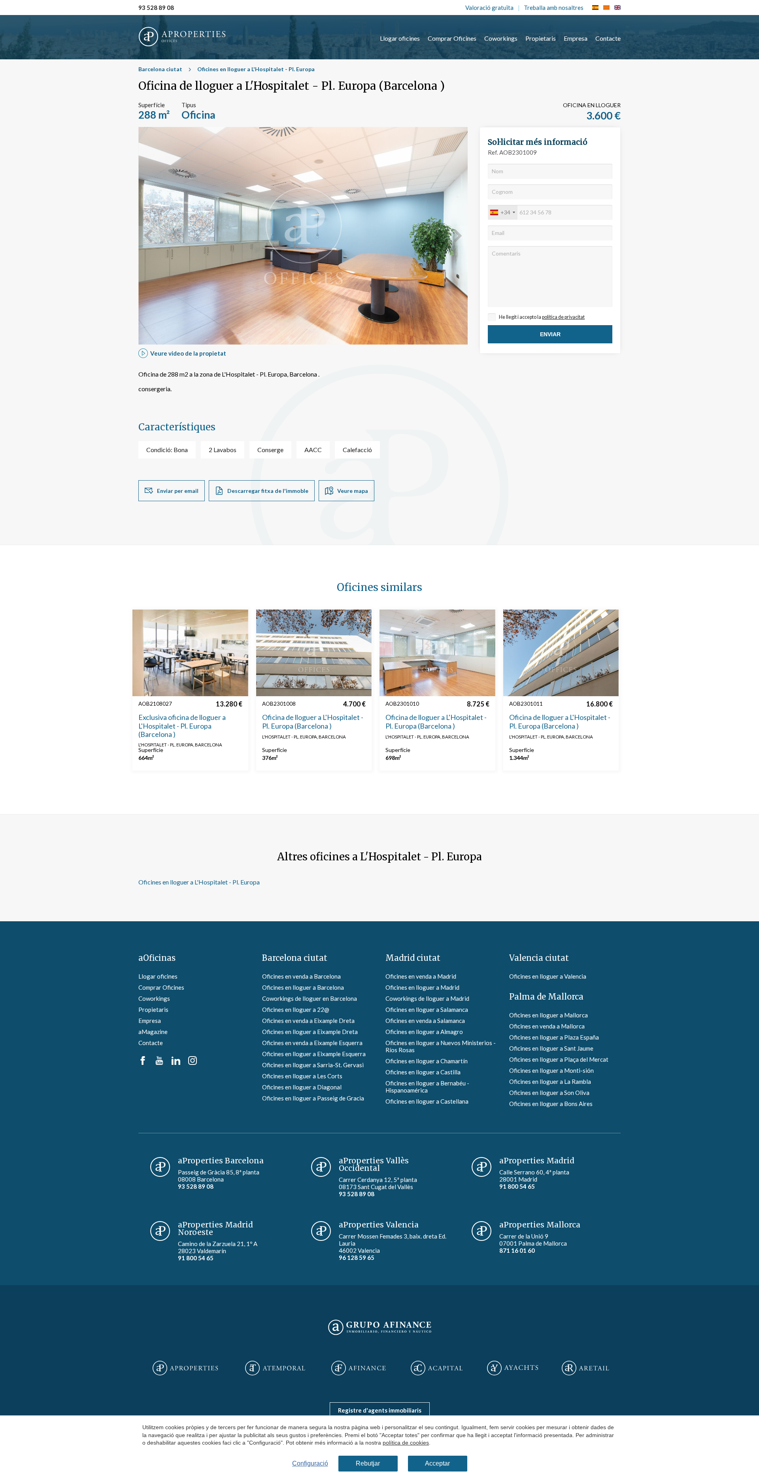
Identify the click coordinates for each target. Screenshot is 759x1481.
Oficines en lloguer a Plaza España (554, 1037)
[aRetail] (585, 1369)
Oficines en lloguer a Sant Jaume (551, 1048)
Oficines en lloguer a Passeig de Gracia (313, 1098)
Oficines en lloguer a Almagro (424, 1031)
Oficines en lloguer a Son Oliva (549, 1092)
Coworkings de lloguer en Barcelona (309, 998)
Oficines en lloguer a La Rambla (550, 1081)
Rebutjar (368, 1463)
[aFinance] (358, 1369)
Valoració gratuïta (489, 7)
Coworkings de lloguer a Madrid (427, 998)
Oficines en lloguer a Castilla (423, 1072)
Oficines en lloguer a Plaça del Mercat (558, 1059)
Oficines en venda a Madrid (420, 976)
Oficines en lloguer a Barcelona (303, 987)
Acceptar (437, 1463)
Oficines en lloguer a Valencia (547, 976)
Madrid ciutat (412, 958)
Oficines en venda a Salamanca (425, 1020)
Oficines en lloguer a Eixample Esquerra (314, 1053)
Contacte (608, 38)
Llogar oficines (400, 38)
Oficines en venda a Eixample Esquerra (312, 1042)
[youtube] (159, 1062)
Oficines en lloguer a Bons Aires (551, 1103)
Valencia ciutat (539, 958)
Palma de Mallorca (546, 997)
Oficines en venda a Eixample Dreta (308, 1020)
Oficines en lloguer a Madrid (422, 987)
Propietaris (540, 38)
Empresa (575, 38)
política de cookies (406, 1442)
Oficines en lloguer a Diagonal (302, 1087)
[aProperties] (185, 1369)
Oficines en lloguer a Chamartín (426, 1060)
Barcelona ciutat (160, 69)
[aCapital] (437, 1369)
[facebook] (142, 1062)
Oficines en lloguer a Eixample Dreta (310, 1031)
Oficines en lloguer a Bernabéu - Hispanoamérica (427, 1087)
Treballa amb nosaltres (553, 7)
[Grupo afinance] (379, 1335)
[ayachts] (512, 1369)
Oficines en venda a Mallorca (547, 1026)
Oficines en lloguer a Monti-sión (551, 1070)
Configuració (310, 1463)
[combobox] (502, 212)
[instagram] (192, 1062)
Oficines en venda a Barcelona (301, 976)
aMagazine (153, 1031)
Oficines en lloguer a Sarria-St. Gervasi (313, 1064)
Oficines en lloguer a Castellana (426, 1101)
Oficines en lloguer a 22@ (295, 1009)
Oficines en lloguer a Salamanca (426, 1009)
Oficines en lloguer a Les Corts (302, 1076)
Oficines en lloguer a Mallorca (548, 1015)
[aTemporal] (275, 1369)
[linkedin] (176, 1062)
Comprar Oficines (452, 38)
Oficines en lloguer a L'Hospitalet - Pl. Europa (256, 69)
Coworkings (500, 38)
